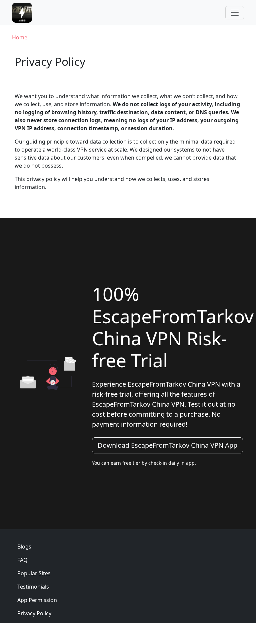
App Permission (37, 600)
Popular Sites (34, 573)
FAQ (22, 560)
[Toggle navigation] (234, 12)
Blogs (24, 546)
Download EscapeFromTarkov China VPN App (167, 445)
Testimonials (33, 586)
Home (19, 37)
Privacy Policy (34, 613)
